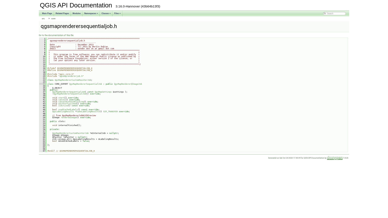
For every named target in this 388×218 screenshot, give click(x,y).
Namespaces (90, 13)
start (61, 98)
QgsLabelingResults (63, 111)
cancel (62, 100)
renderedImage (69, 117)
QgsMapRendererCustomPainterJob (73, 80)
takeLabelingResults (88, 111)
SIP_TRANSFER (110, 111)
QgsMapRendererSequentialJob (85, 84)
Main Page (47, 13)
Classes (105, 13)
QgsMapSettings (103, 92)
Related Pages (62, 13)
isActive (63, 105)
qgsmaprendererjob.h (71, 76)
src (43, 18)
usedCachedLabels (68, 109)
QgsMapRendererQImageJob (128, 84)
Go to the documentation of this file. (56, 35)
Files (116, 13)
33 (42, 84)
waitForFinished (67, 103)
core (53, 18)
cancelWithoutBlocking (71, 102)
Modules (77, 13)
